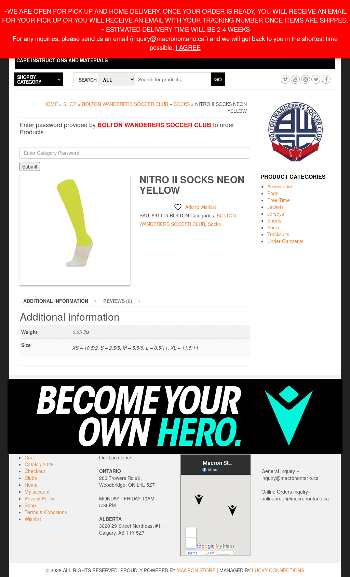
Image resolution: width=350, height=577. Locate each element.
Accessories (280, 186)
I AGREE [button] (188, 47)
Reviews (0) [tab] (117, 300)
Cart (29, 457)
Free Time (278, 200)
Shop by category (29, 79)
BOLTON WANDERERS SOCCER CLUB (125, 103)
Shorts (274, 220)
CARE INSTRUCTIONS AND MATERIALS (62, 60)
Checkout (35, 471)
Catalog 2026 (39, 464)
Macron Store (196, 570)
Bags (272, 193)
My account (37, 491)
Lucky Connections (278, 570)
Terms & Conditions (46, 512)
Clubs (31, 477)
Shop (70, 103)
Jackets (275, 206)
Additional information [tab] (55, 300)
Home (50, 103)
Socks (182, 103)
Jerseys (275, 213)
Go (218, 79)
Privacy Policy (39, 498)
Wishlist (33, 518)
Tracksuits (278, 234)
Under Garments (285, 241)
